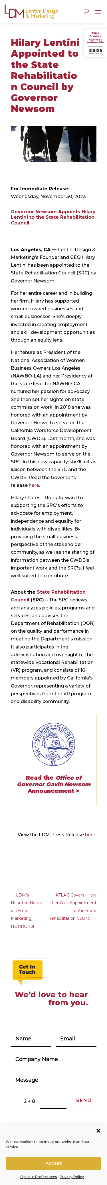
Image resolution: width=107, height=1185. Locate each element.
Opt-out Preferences (38, 1177)
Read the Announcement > (53, 784)
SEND (84, 1100)
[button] (98, 1131)
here (34, 485)
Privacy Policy (72, 1177)
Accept (54, 1163)
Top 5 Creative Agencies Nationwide (95, 37)
